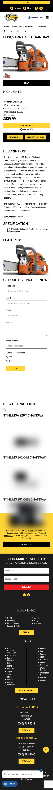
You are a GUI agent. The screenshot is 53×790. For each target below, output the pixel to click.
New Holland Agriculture (11, 650)
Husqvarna (11, 655)
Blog (36, 620)
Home (9, 618)
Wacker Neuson (43, 669)
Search (28, 3)
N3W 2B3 (26, 719)
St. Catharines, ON (26, 747)
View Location (15, 137)
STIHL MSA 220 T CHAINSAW (23, 415)
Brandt (43, 651)
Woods (43, 680)
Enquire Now (26, 125)
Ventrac (10, 668)
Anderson (11, 679)
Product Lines (13, 623)
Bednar (43, 648)
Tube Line (44, 665)
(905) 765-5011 (26, 723)
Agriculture (29, 530)
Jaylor (9, 671)
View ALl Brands (26, 690)
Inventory (11, 620)
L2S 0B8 (26, 750)
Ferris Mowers (10, 659)
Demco (43, 654)
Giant (42, 657)
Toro (9, 674)
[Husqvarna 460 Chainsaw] (6, 76)
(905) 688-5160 (26, 754)
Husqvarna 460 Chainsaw (26, 37)
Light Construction (26, 533)
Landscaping (12, 533)
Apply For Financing (35, 137)
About (36, 618)
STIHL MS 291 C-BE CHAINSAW (25, 499)
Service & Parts (13, 626)
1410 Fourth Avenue (26, 743)
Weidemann (44, 674)
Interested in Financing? (16, 353)
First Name (10, 286)
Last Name (10, 298)
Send (15, 368)
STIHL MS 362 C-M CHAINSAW (24, 457)
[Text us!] (10, 784)
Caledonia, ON (26, 716)
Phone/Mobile (12, 340)
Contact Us (26, 538)
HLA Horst (44, 659)
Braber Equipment (11, 683)
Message (10, 322)
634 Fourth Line (26, 712)
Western (43, 677)
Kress (42, 662)
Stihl (9, 677)
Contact (37, 623)
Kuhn (9, 663)
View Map (26, 730)
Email (8, 310)
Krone (9, 666)
